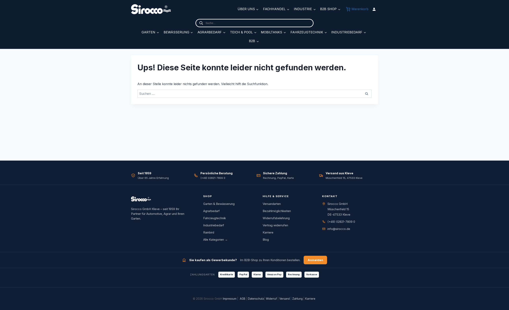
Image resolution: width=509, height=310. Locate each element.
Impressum (229, 298)
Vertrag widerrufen (275, 225)
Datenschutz (256, 298)
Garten (148, 32)
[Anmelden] (374, 9)
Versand (284, 298)
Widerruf (271, 298)
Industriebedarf (346, 32)
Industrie (303, 9)
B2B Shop (328, 9)
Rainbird (208, 232)
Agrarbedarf (209, 32)
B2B (252, 41)
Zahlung (297, 298)
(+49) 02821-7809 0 (341, 222)
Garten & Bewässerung (219, 204)
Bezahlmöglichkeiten (277, 211)
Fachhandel (274, 9)
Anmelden (315, 260)
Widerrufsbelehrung (276, 218)
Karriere (268, 232)
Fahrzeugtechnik (306, 32)
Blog (266, 239)
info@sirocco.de (338, 229)
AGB (242, 298)
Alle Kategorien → (215, 239)
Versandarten (272, 204)
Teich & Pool (241, 32)
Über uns (246, 9)
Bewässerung (176, 32)
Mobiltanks (271, 32)
